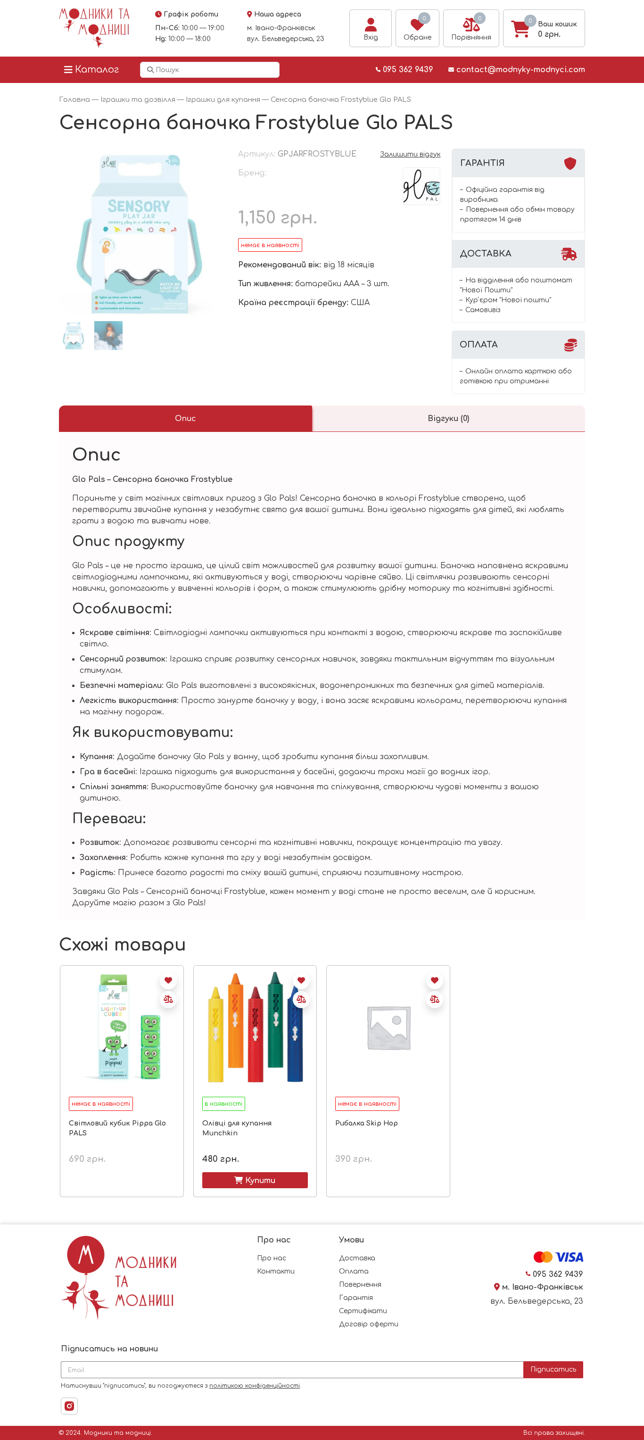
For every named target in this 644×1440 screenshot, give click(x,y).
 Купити (254, 1180)
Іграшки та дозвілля (137, 99)
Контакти (276, 1271)
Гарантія (356, 1297)
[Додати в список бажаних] (168, 980)
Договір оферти (368, 1324)
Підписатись (553, 1369)
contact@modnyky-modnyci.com (519, 70)
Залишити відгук (410, 154)
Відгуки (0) (448, 418)
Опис (185, 418)
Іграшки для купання (223, 99)
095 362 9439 (406, 70)
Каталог (97, 69)
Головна (74, 99)
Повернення (360, 1284)
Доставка (357, 1258)
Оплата (354, 1271)
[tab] (185, 419)
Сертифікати (363, 1311)
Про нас (271, 1258)
